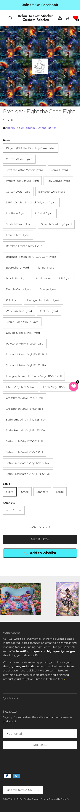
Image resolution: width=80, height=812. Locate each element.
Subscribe (40, 745)
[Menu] (4, 18)
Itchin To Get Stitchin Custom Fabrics (31, 128)
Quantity (9, 502)
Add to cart (40, 526)
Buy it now (40, 539)
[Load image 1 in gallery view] (40, 66)
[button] (75, 17)
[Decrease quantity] (6, 510)
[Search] (12, 18)
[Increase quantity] (21, 510)
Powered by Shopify (59, 799)
